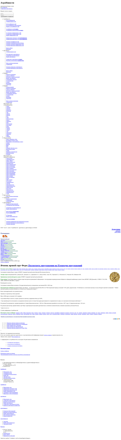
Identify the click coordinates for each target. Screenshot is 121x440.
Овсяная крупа (9, 182)
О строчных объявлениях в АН (13, 32)
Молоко (8, 115)
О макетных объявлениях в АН (13, 34)
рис (6, 269)
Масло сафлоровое (10, 174)
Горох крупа (9, 158)
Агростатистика (10, 201)
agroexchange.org (4, 418)
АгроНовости (3, 369)
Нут (7, 116)
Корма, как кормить (11, 78)
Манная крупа (9, 163)
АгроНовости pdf (12, 29)
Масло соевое (9, 176)
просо (109, 268)
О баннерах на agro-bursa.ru (12, 55)
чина (53, 269)
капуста (42, 268)
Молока (8, 144)
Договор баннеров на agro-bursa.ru (14, 68)
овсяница (87, 268)
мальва (75, 268)
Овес (7, 117)
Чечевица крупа (10, 191)
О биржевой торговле (11, 79)
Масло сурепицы (10, 177)
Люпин (8, 113)
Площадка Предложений (12, 203)
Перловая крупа (10, 184)
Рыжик (8, 127)
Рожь (7, 126)
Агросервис (116, 229)
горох (32, 268)
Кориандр (8, 110)
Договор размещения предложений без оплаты (17, 221)
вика (27, 268)
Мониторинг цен (7, 371)
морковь (79, 268)
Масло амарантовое (11, 164)
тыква (40, 269)
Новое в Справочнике (11, 198)
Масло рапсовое (10, 171)
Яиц (7, 146)
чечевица (50, 269)
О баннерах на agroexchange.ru (13, 207)
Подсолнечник (9, 118)
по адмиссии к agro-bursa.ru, (14, 342)
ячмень (63, 269)
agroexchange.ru (4, 408)
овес (84, 268)
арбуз (18, 268)
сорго (20, 269)
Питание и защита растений (13, 77)
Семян (7, 150)
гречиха (39, 268)
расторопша (3, 269)
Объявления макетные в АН (16, 39)
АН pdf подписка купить (9, 378)
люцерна (72, 268)
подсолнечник (100, 268)
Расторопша (9, 123)
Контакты (8, 49)
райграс (115, 268)
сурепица (32, 269)
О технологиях (9, 80)
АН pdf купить (6, 376)
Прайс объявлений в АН (12, 35)
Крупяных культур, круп (12, 140)
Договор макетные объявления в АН (15, 45)
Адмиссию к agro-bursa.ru (14, 59)
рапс (119, 268)
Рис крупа (8, 188)
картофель (47, 268)
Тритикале (8, 132)
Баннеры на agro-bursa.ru (15, 60)
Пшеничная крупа (10, 186)
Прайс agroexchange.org (11, 216)
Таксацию (10, 219)
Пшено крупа (9, 187)
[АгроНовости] (4, 7)
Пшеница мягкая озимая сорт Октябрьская (17, 324)
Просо (7, 120)
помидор (105, 268)
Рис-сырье (8, 125)
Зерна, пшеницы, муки (11, 139)
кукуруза (62, 268)
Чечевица (8, 134)
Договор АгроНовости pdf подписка (15, 43)
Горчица (8, 107)
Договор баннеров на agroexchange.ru (15, 222)
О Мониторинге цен (11, 21)
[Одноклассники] (118, 319)
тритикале (37, 269)
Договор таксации (10, 224)
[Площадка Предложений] (5, 239)
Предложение (12, 211)
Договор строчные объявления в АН (15, 44)
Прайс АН (5, 375)
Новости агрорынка (11, 74)
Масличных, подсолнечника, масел (14, 141)
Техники (8, 154)
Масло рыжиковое (10, 173)
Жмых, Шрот (9, 160)
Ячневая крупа (9, 192)
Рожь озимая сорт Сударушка (14, 325)
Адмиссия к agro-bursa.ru (6, 8)
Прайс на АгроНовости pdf (12, 26)
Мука (7, 178)
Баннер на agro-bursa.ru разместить (11, 405)
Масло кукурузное (10, 167)
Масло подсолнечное (11, 169)
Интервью (8, 83)
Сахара (8, 143)
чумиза (55, 269)
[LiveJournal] (119, 319)
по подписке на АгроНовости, (14, 344)
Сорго (7, 130)
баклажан (23, 268)
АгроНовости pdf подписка (14, 30)
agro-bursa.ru (3, 396)
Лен (7, 112)
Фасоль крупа (9, 189)
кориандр (54, 268)
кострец (58, 268)
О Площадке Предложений (12, 205)
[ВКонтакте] (115, 319)
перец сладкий (94, 268)
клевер (50, 268)
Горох (7, 106)
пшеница (112, 268)
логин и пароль (47, 335)
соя (22, 269)
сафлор (14, 269)
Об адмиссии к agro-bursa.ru (12, 54)
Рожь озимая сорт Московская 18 (15, 326)
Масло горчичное (10, 165)
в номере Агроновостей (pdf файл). (15, 345)
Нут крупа (8, 181)
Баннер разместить (7, 416)
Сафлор (8, 128)
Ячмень (8, 136)
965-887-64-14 (6, 433)
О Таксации (9, 215)
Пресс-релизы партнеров (12, 63)
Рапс (7, 122)
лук (66, 268)
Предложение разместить (9, 414)
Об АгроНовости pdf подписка (13, 25)
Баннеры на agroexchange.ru (10, 412)
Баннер (11, 212)
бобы (20, 268)
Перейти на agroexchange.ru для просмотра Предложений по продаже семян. (18, 316)
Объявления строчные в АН (16, 38)
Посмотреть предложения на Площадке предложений (55, 265)
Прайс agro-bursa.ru (10, 56)
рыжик (11, 269)
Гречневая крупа (10, 159)
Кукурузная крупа (10, 162)
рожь (9, 269)
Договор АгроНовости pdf (12, 41)
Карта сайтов (9, 48)
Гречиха (8, 108)
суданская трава (27, 269)
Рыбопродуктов (10, 153)
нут (81, 268)
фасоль (43, 269)
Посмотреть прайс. (5, 348)
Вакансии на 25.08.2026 (9, 435)
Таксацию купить (7, 424)
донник (29, 268)
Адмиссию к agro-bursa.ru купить (11, 404)
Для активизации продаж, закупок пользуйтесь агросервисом (15, 354)
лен (64, 268)
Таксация (5, 421)
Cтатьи (8, 82)
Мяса (7, 145)
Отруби (8, 183)
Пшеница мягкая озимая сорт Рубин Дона (17, 328)
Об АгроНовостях (10, 20)
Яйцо (7, 135)
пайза (90, 268)
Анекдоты (8, 84)
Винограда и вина (10, 149)
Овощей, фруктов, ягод (11, 148)
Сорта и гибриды (10, 75)
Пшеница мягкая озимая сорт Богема (16, 323)
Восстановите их (16, 336)
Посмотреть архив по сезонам (8, 353)
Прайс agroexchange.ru (11, 209)
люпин (68, 268)
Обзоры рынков (10, 87)
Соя (7, 131)
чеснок (46, 269)
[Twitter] (116, 319)
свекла (17, 269)
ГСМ (7, 193)
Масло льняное (10, 168)
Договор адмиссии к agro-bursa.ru (14, 67)
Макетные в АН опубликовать (10, 393)
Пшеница (8, 121)
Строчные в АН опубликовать (10, 392)
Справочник (9, 64)
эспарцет (59, 269)
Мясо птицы (9, 179)
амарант (14, 268)
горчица (35, 268)
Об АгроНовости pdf (11, 24)
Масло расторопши (11, 172)
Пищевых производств (11, 151)
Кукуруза (8, 111)
